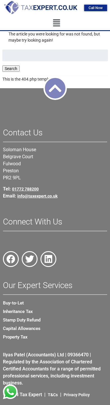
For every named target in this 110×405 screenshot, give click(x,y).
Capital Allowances (21, 328)
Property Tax (15, 337)
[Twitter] (30, 259)
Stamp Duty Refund (21, 320)
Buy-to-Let (13, 303)
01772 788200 (25, 189)
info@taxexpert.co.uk (37, 196)
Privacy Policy (77, 394)
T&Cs (53, 394)
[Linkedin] (48, 259)
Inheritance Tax (18, 311)
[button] (56, 23)
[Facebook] (11, 259)
